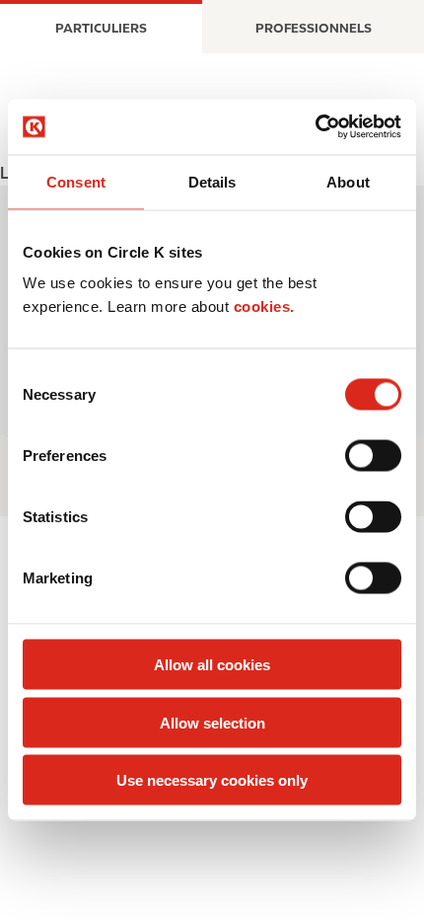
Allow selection (212, 722)
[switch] (373, 456)
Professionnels (313, 28)
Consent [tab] (76, 181)
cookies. (264, 306)
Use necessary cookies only (212, 780)
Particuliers (101, 28)
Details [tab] (212, 181)
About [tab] (348, 181)
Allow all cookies (212, 664)
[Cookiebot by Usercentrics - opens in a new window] (315, 127)
